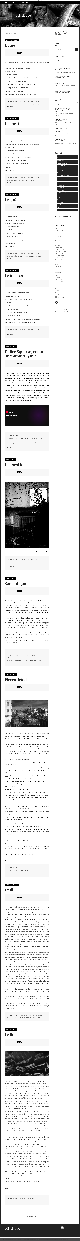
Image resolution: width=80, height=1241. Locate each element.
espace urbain (14, 564)
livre (12, 1017)
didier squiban (19, 443)
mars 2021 (58, 294)
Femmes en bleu (61, 180)
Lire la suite (43, 552)
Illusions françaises (29, 655)
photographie (14, 562)
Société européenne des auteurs (63, 258)
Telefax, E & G (59, 77)
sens (12, 104)
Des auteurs (60, 173)
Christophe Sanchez (60, 260)
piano (29, 443)
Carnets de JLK (58, 236)
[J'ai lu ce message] (78, 1239)
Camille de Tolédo (59, 255)
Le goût (11, 200)
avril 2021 (57, 292)
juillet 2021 (58, 286)
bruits (40, 104)
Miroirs (59, 197)
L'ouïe (10, 45)
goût (15, 256)
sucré (18, 256)
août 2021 (57, 284)
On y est (57, 60)
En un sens (38, 101)
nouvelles (59, 205)
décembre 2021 (59, 277)
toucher (16, 332)
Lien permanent (13, 101)
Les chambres (60, 190)
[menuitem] (6, 2)
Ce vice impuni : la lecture (63, 165)
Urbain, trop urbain (60, 249)
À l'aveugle (59, 155)
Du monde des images (63, 175)
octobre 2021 (58, 279)
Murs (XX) (58, 69)
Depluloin (57, 239)
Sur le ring (57, 243)
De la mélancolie (30, 101)
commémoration (15, 660)
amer (21, 256)
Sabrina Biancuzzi (59, 253)
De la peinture (60, 170)
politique (25, 660)
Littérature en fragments (63, 195)
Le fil (9, 890)
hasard (29, 1017)
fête (40, 660)
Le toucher (14, 276)
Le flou (10, 1035)
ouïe (15, 104)
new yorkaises (60, 202)
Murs (58, 200)
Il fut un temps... (61, 183)
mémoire (24, 104)
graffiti (28, 562)
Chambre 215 (59, 141)
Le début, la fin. (59, 83)
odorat (16, 180)
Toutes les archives (63, 297)
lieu (33, 443)
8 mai (21, 660)
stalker (57, 232)
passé (23, 562)
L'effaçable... (15, 465)
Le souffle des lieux (28, 438)
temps (20, 562)
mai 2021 (57, 290)
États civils (57, 241)
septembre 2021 (59, 282)
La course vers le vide (62, 92)
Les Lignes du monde (60, 251)
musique (36, 104)
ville (8, 564)
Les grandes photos (62, 192)
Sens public (58, 266)
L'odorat (12, 124)
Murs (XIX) (58, 100)
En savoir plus (65, 1239)
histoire (36, 660)
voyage (13, 873)
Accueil (5, 2)
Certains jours (58, 234)
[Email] (56, 302)
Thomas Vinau (58, 247)
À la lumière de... (61, 158)
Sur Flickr (57, 219)
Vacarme (57, 245)
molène (26, 443)
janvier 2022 (58, 275)
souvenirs (19, 104)
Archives (15, 2)
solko (56, 228)
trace (36, 562)
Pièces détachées (19, 680)
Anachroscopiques (31, 559)
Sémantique (15, 584)
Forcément (58, 120)
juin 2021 (57, 288)
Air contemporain (19, 655)
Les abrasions (38, 438)
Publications (60, 207)
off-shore (23, 15)
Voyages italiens (61, 209)
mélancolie (30, 104)
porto (17, 873)
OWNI (56, 264)
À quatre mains (61, 160)
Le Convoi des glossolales (61, 262)
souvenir (41, 562)
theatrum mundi (59, 230)
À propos (25, 2)
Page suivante (31, 1216)
